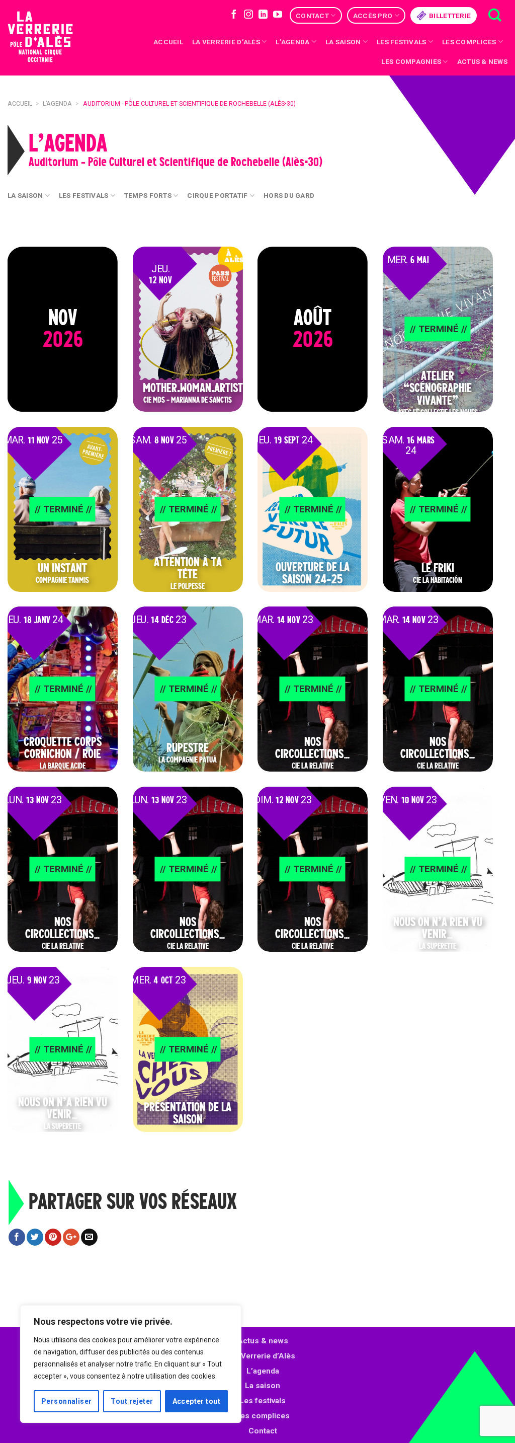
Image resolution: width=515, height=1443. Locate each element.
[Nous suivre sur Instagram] (248, 15)
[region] (130, 1364)
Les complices (469, 42)
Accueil (168, 42)
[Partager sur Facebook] (17, 1237)
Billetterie (450, 16)
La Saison (25, 195)
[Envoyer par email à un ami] (89, 1237)
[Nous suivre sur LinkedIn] (263, 15)
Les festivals (401, 42)
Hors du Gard (289, 195)
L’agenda (262, 1371)
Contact (312, 16)
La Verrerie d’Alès (226, 42)
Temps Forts (147, 195)
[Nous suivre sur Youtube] (277, 15)
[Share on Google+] (71, 1237)
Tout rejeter (132, 1401)
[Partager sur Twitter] (35, 1237)
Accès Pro (372, 16)
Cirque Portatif (217, 195)
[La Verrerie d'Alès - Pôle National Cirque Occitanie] (53, 38)
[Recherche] (494, 15)
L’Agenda (292, 42)
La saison (343, 42)
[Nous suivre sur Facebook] (233, 15)
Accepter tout (196, 1401)
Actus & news (482, 61)
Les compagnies (411, 61)
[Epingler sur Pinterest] (53, 1237)
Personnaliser (66, 1401)
